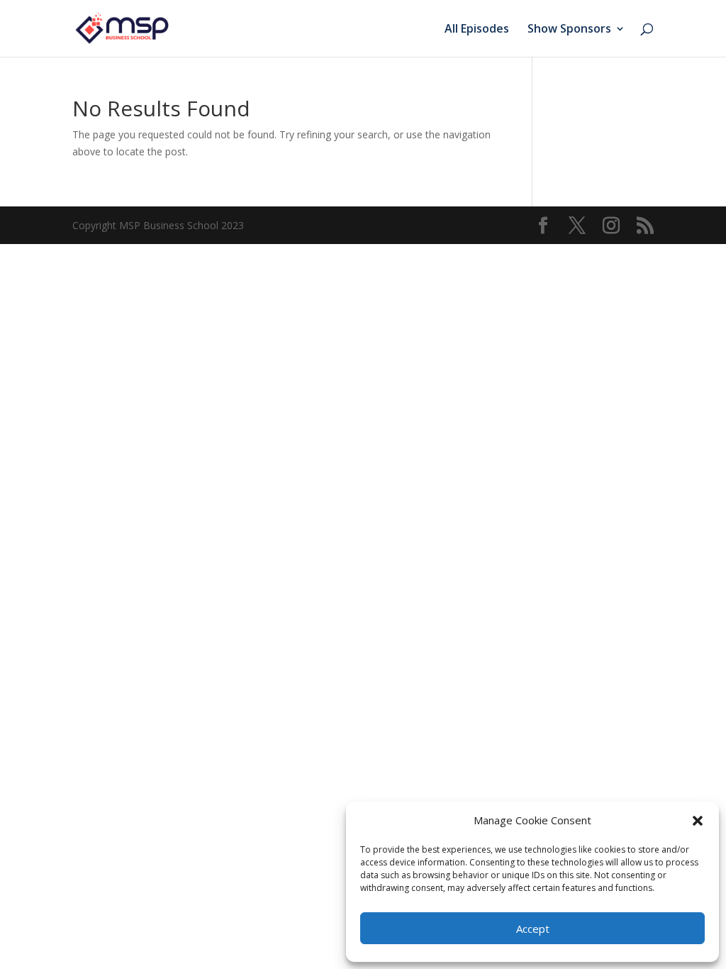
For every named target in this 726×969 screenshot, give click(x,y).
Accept (532, 928)
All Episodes (477, 29)
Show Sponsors (569, 29)
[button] (698, 821)
